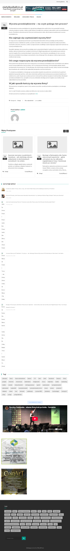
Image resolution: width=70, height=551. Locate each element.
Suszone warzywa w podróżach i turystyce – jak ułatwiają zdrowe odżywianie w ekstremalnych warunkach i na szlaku (34, 253)
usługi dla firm (18, 394)
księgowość (36, 381)
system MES (38, 391)
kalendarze (27, 381)
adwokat (4, 378)
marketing (64, 381)
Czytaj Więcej (28, 171)
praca (46, 388)
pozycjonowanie (23, 388)
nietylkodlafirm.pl (13, 7)
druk (45, 378)
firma (64, 378)
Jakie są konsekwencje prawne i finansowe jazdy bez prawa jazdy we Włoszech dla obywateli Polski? (30, 202)
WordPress (40, 548)
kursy (43, 381)
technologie (55, 391)
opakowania (46, 385)
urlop (3, 394)
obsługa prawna (29, 385)
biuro (11, 378)
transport (64, 391)
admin (39, 100)
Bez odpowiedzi (29, 100)
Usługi (39, 17)
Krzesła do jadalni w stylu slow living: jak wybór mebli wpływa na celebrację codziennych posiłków (30, 188)
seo (16, 391)
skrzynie (22, 391)
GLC (37, 93)
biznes (29, 378)
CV (35, 378)
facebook (51, 378)
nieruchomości (19, 385)
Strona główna (61, 1)
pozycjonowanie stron (36, 388)
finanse (59, 378)
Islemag (28, 548)
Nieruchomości (6, 17)
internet (11, 381)
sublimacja (30, 391)
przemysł (59, 388)
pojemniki (13, 388)
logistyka (50, 381)
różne (10, 391)
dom (39, 378)
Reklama (17, 17)
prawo (52, 388)
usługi (9, 394)
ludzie (57, 381)
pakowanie (5, 388)
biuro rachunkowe (20, 378)
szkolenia (47, 391)
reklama (4, 391)
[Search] (24, 538)
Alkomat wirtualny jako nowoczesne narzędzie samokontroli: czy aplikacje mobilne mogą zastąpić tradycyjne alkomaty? (35, 195)
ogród (38, 385)
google (4, 381)
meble (4, 385)
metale (10, 385)
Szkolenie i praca (28, 17)
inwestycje (19, 381)
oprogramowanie (56, 385)
